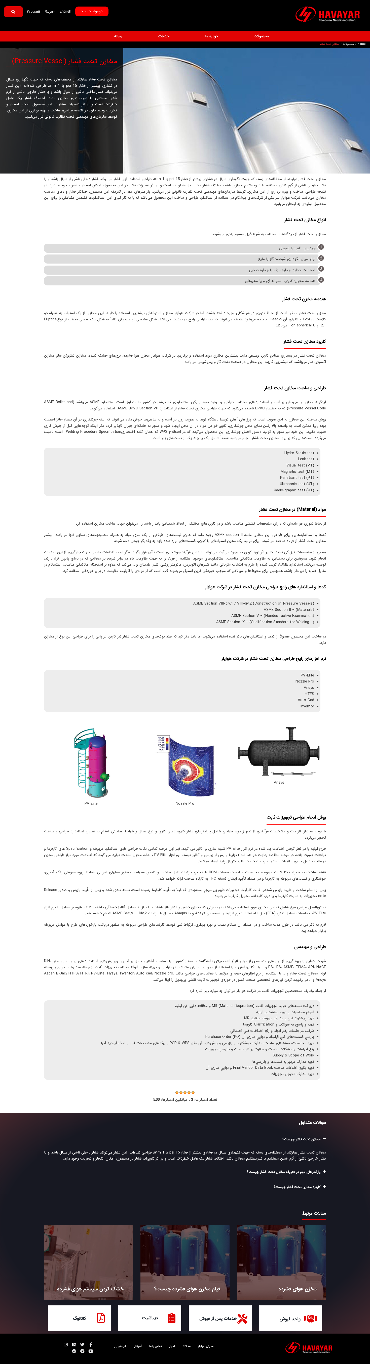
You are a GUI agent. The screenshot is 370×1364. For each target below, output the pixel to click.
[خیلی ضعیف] (193, 1092)
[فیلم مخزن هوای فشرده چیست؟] (184, 1262)
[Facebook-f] (91, 1344)
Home (361, 44)
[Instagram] (66, 1344)
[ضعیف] (189, 1092)
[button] (258, 36)
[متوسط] (185, 1092)
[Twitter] (82, 1344)
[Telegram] (82, 1351)
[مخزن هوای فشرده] (281, 1262)
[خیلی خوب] (177, 1092)
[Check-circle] (74, 1351)
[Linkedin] (74, 1344)
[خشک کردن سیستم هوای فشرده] (88, 1262)
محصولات (348, 44)
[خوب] (181, 1092)
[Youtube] (91, 1351)
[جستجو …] (13, 11)
